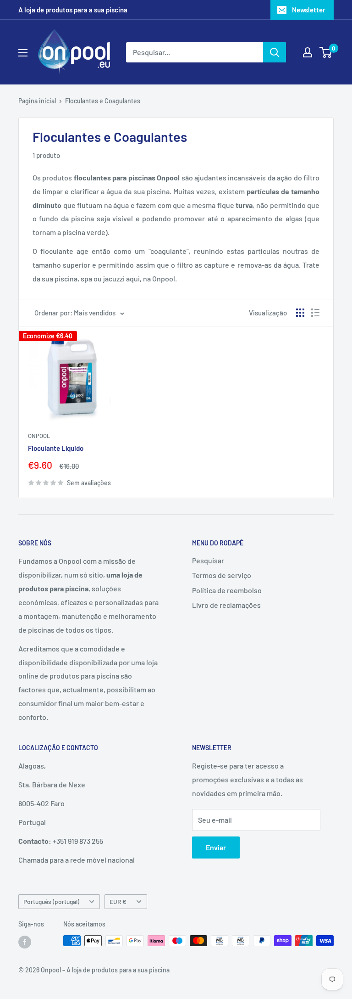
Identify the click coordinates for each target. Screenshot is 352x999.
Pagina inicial (37, 101)
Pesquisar (208, 560)
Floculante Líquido (55, 448)
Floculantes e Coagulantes (102, 101)
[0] (326, 52)
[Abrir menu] (23, 52)
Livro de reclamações (226, 605)
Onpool (39, 435)
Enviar (216, 847)
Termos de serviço (221, 575)
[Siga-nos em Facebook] (24, 941)
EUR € (118, 901)
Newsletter (308, 10)
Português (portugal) (51, 901)
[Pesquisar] (274, 52)
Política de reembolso (227, 590)
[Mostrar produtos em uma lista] (315, 313)
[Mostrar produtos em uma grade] (300, 313)
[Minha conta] (307, 52)
